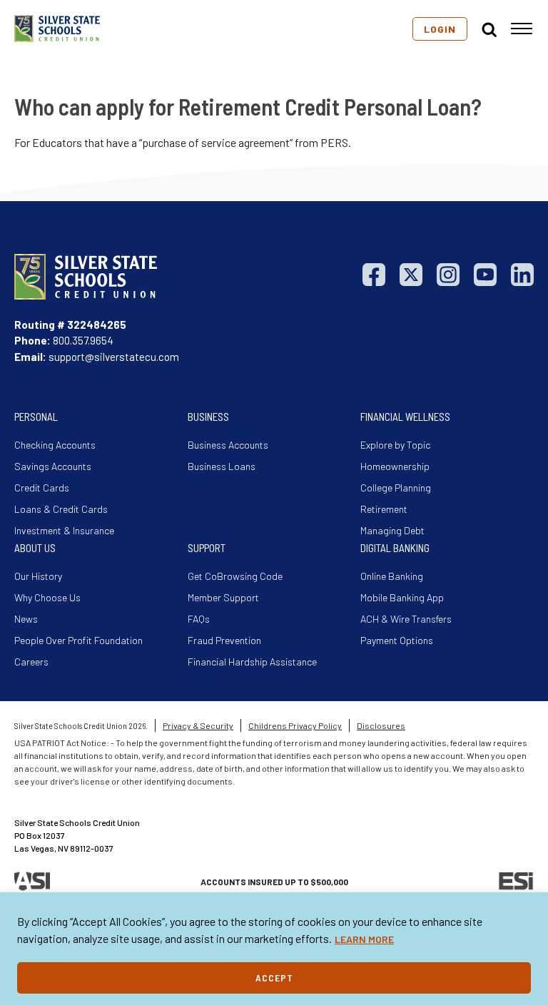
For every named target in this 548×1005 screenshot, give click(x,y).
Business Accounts (228, 445)
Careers (31, 661)
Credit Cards (41, 487)
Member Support (223, 597)
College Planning (395, 487)
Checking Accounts (55, 445)
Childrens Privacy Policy (295, 725)
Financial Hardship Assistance (252, 661)
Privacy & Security (198, 725)
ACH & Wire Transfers (406, 619)
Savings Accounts (52, 466)
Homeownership (395, 466)
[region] (274, 948)
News (26, 619)
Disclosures (381, 725)
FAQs (199, 619)
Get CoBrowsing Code (235, 576)
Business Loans (221, 466)
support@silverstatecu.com (114, 356)
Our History (38, 576)
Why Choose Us (47, 597)
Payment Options (396, 640)
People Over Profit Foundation (78, 640)
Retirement (383, 509)
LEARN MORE (364, 939)
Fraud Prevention (224, 640)
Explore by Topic (395, 445)
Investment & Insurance (64, 530)
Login (440, 29)
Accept (274, 977)
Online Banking (391, 576)
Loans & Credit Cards (61, 509)
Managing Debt (392, 530)
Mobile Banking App (402, 597)
